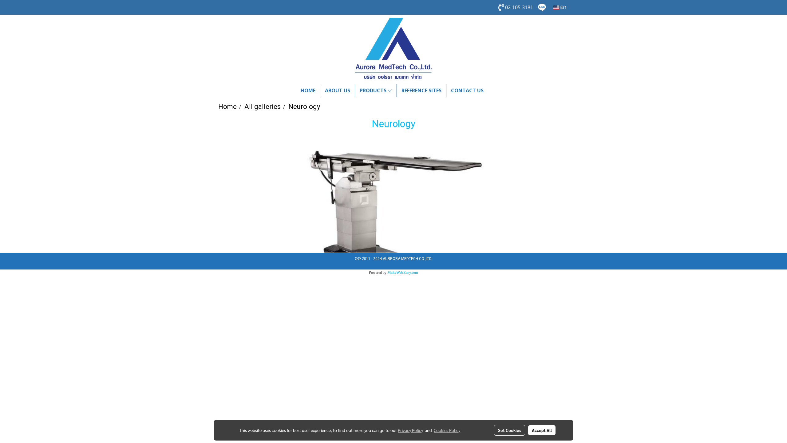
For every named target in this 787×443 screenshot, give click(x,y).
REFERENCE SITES (421, 90)
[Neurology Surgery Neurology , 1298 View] (393, 197)
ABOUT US (337, 90)
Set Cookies (509, 430)
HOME (308, 90)
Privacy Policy (410, 430)
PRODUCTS (374, 90)
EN (562, 7)
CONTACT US (467, 90)
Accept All (542, 430)
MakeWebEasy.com (402, 272)
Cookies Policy (447, 430)
